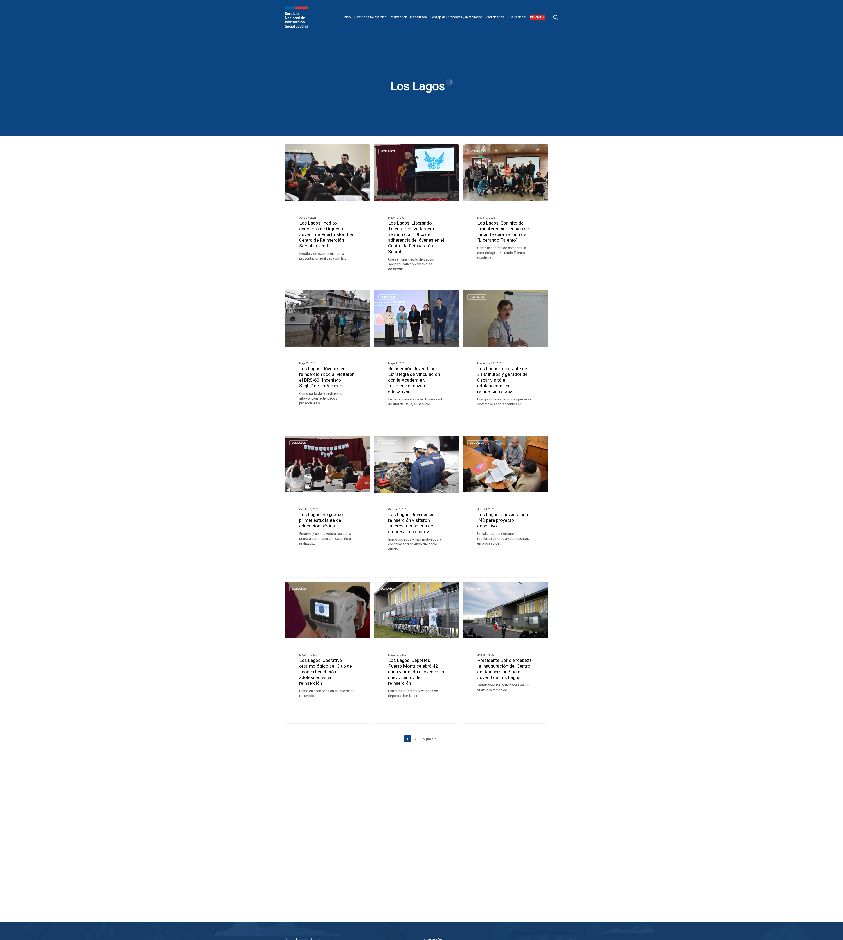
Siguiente (429, 739)
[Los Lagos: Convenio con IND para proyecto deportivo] (505, 506)
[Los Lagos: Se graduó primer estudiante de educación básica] (327, 506)
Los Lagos (299, 151)
